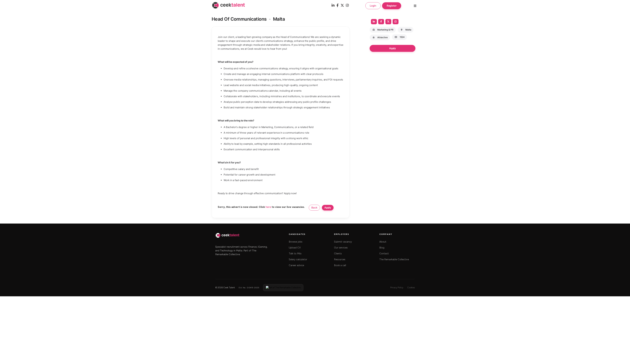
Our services (341, 247)
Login (373, 5)
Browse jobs (295, 241)
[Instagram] (347, 5)
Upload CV (295, 247)
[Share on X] (388, 21)
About (382, 241)
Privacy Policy (396, 287)
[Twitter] (342, 5)
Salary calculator (298, 259)
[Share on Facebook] (381, 21)
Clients (338, 253)
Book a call (340, 265)
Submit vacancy (343, 241)
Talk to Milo (295, 253)
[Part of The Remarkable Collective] (283, 287)
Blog (381, 247)
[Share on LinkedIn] (374, 21)
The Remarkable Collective (394, 259)
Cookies (411, 287)
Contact (384, 253)
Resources (339, 259)
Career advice (296, 265)
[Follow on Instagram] (396, 21)
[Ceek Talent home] (227, 237)
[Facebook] (337, 5)
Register (392, 5)
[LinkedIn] (333, 5)
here (268, 206)
